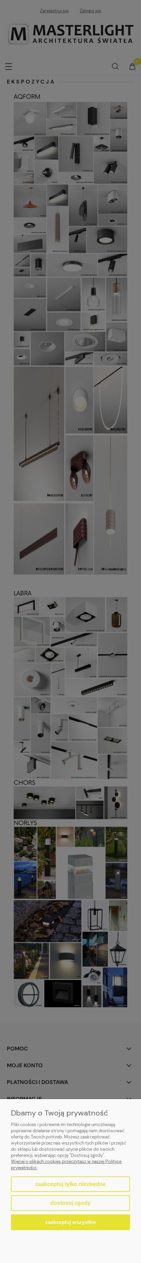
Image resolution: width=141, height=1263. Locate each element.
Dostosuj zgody (70, 1203)
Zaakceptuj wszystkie (70, 1222)
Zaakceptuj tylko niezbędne (70, 1184)
